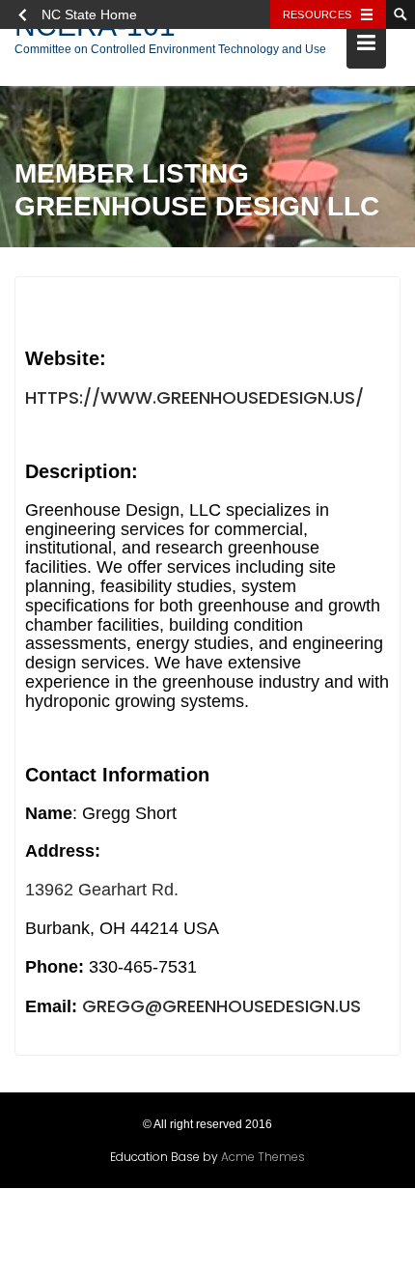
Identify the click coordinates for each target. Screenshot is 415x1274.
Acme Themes (263, 1156)
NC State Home (89, 14)
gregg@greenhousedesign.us (221, 1006)
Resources (317, 14)
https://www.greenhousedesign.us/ (194, 397)
